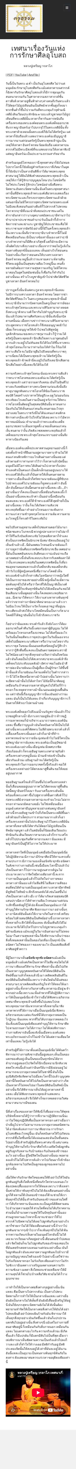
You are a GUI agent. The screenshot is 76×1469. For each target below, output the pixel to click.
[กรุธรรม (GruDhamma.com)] (24, 31)
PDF (10, 74)
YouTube (20, 74)
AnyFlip (33, 74)
